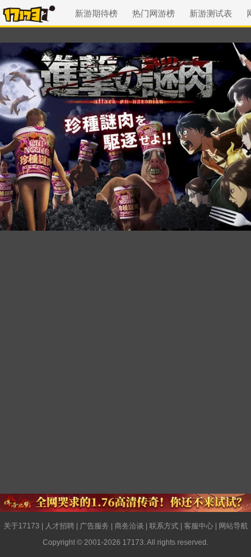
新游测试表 (210, 13)
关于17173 (22, 526)
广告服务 (94, 526)
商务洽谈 (129, 526)
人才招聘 (59, 526)
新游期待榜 (96, 13)
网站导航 (233, 526)
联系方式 (164, 526)
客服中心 (198, 526)
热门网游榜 (153, 13)
